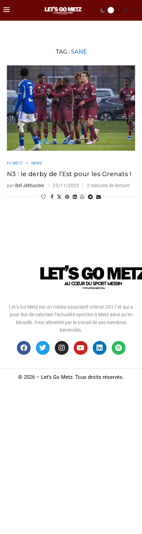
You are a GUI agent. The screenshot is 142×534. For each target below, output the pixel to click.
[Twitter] (43, 348)
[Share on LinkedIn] (75, 197)
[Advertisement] (71, 460)
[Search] (135, 10)
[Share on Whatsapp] (82, 197)
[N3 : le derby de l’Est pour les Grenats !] (71, 108)
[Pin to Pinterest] (67, 197)
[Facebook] (24, 348)
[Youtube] (81, 348)
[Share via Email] (98, 197)
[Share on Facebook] (52, 197)
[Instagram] (62, 348)
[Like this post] (43, 197)
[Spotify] (118, 348)
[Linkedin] (99, 348)
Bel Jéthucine (29, 185)
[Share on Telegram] (90, 197)
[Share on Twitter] (59, 197)
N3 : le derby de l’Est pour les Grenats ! (69, 174)
